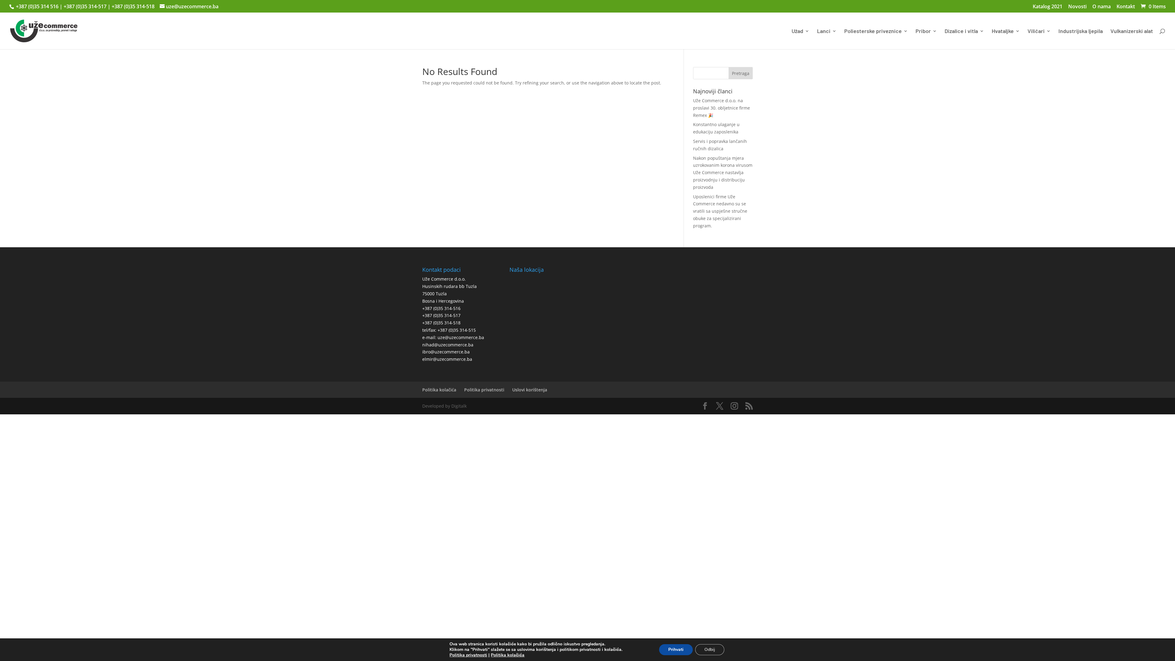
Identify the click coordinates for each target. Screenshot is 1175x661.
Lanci (823, 31)
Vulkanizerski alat (1131, 31)
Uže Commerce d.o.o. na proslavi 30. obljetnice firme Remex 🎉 (721, 108)
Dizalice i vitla (961, 31)
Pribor (923, 31)
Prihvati (676, 649)
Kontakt (1126, 7)
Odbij (709, 649)
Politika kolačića (439, 390)
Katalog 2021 (1047, 7)
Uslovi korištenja (529, 390)
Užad (797, 31)
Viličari (1036, 31)
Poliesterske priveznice (873, 31)
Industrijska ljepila (1080, 31)
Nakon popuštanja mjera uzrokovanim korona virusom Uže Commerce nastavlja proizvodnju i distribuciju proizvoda (722, 172)
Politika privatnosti (484, 390)
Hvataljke (1003, 31)
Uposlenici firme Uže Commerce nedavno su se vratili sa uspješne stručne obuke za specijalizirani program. (720, 211)
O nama (1101, 7)
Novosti (1077, 7)
